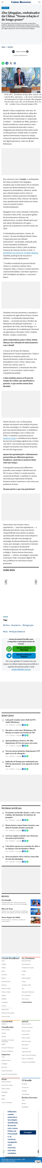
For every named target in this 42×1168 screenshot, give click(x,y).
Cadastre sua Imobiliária (28, 1062)
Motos (3, 1099)
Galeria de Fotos (26, 1051)
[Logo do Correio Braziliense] (21, 2)
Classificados (7, 1027)
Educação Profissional (28, 992)
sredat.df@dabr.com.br (21, 669)
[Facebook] (6, 64)
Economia (4, 974)
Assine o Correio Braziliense (9, 1074)
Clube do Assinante (7, 1070)
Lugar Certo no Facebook (29, 1055)
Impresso (6, 1054)
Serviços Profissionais (8, 1047)
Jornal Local (25, 1087)
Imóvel (25, 1021)
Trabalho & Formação (28, 967)
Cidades (4, 964)
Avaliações (5, 1092)
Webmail (4, 1024)
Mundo (3, 978)
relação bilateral (17, 631)
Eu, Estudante (28, 958)
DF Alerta (24, 1084)
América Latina (9, 438)
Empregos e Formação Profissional (8, 1040)
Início (3, 47)
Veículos (4, 1036)
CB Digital (4, 1064)
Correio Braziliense (10, 958)
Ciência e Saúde (6, 992)
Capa (3, 961)
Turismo (4, 1006)
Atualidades (25, 1107)
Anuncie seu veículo (7, 1085)
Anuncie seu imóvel (27, 1027)
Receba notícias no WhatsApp (24, 649)
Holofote (4, 999)
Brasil (3, 971)
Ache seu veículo (6, 1081)
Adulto (3, 1044)
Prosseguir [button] (28, 1132)
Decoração (25, 1048)
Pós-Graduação (26, 995)
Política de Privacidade (8, 1013)
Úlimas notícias (26, 1038)
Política (10, 47)
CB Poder (24, 1091)
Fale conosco (25, 999)
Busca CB (4, 1067)
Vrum (4, 1079)
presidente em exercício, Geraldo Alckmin (20, 253)
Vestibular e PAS (26, 985)
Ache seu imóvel (26, 1024)
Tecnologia (5, 1002)
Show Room (25, 1044)
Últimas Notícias (26, 978)
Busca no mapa (26, 1031)
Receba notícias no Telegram (24, 656)
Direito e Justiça (6, 988)
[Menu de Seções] (3, 2)
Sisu (23, 988)
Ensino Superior (26, 964)
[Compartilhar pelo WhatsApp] (27, 725)
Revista (24, 1103)
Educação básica (26, 961)
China (7, 625)
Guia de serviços (26, 1041)
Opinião (4, 995)
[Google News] (14, 64)
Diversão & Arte (6, 981)
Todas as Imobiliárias (27, 1058)
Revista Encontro (29, 1098)
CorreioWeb (7, 1021)
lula (6, 631)
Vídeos (3, 1095)
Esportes (4, 985)
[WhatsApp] (3, 64)
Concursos (27, 1002)
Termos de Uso (6, 1016)
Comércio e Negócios (7, 1051)
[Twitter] (10, 64)
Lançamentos (25, 1034)
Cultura (24, 981)
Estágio (24, 971)
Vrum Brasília (25, 1094)
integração (28, 625)
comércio (17, 625)
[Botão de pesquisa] (39, 2)
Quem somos (5, 1009)
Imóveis (4, 1033)
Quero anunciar (6, 1029)
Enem (23, 974)
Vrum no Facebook (7, 1102)
